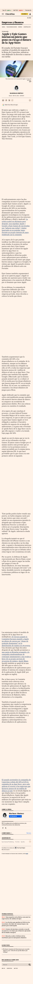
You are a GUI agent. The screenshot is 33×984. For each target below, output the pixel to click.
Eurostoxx (9, 968)
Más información (5, 849)
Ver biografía (13, 816)
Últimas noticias (7, 914)
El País (29, 17)
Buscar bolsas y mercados (10, 959)
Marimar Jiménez (16, 93)
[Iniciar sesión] (30, 14)
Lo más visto (6, 945)
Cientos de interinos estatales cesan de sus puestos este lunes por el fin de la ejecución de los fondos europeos (16, 930)
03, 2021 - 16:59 (18, 95)
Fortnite (17, 842)
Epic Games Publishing (8, 842)
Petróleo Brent (29, 10)
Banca (3, 27)
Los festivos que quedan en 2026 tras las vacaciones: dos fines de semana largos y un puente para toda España (16, 923)
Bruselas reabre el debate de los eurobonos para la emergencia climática (14, 936)
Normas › (29, 833)
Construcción (27, 27)
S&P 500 (15, 10)
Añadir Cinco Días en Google (11, 104)
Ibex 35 (4, 10)
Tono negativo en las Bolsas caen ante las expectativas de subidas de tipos (16, 918)
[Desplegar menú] (3, 14)
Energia (20, 27)
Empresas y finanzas (13, 22)
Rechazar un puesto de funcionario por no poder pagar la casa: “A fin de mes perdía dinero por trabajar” (16, 950)
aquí (27, 853)
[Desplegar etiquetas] (30, 841)
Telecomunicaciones (12, 27)
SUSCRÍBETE (24, 14)
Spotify (23, 842)
